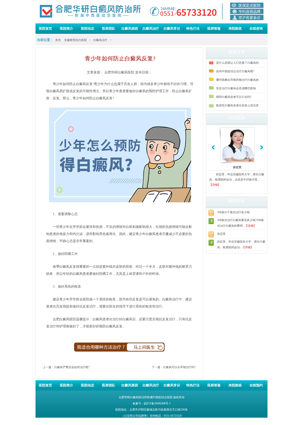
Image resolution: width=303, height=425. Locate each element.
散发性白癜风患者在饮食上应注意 (237, 105)
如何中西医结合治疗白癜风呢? (235, 71)
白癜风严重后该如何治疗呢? (71, 367)
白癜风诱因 (129, 385)
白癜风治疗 (151, 28)
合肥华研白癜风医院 (119, 72)
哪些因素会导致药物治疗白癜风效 (237, 79)
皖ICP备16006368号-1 (157, 403)
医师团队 (108, 28)
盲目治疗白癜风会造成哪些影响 (236, 88)
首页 (58, 40)
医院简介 (66, 28)
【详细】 (215, 184)
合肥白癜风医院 (64, 319)
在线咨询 (256, 28)
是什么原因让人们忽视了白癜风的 (237, 62)
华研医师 (236, 117)
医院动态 (87, 28)
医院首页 (45, 28)
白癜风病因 (129, 28)
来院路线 (235, 28)
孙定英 (237, 167)
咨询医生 (90, 349)
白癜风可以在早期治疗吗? (179, 367)
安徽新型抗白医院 (75, 40)
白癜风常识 (172, 28)
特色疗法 (193, 28)
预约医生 (149, 349)
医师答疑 (214, 28)
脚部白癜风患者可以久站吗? (233, 97)
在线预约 (256, 385)
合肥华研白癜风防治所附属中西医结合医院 (146, 397)
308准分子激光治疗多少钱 (233, 212)
